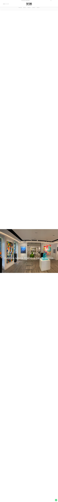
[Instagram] (50, 0)
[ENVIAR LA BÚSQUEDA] (8, 4)
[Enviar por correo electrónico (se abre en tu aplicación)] (51, 0)
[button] (56, 500)
